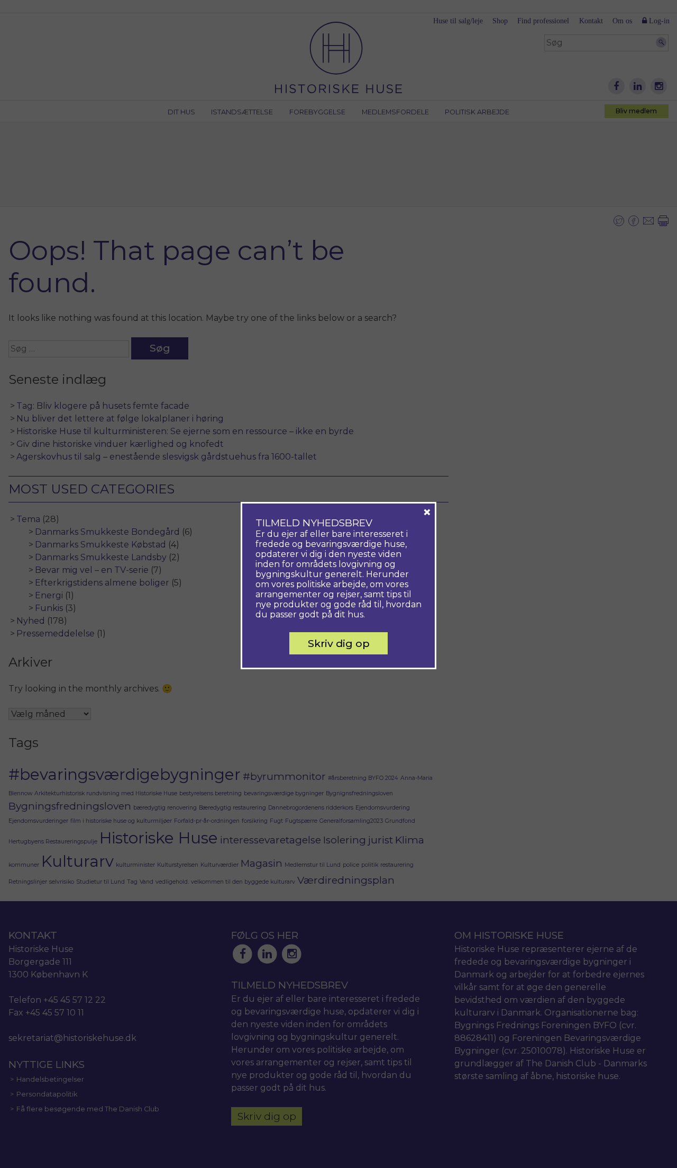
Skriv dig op (339, 643)
